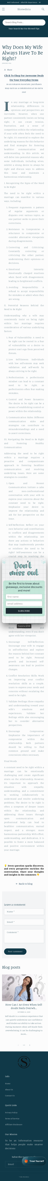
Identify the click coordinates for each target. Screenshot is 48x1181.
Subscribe (24, 611)
